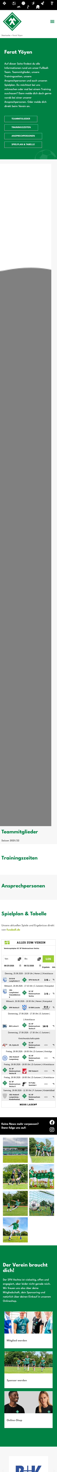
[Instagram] (52, 1129)
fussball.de (13, 930)
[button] (52, 21)
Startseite (5, 35)
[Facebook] (52, 1122)
